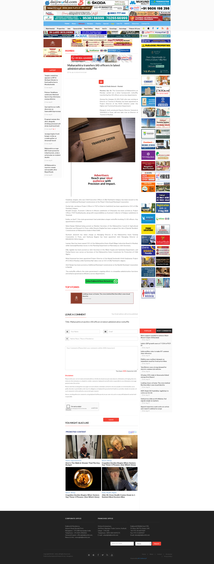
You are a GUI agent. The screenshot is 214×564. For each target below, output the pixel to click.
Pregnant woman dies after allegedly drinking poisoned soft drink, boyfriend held (53, 122)
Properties (61, 28)
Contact (159, 554)
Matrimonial (50, 28)
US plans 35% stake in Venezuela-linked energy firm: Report (155, 376)
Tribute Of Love (134, 28)
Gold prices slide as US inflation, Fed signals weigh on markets (153, 400)
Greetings (113, 28)
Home (144, 554)
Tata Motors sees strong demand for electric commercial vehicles (154, 368)
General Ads (77, 28)
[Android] (143, 28)
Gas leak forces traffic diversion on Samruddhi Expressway (53, 109)
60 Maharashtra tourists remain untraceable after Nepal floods (51, 168)
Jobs (69, 28)
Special (105, 23)
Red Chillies (88, 28)
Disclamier (169, 554)
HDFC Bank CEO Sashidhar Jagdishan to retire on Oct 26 (155, 392)
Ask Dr (104, 28)
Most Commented (164, 331)
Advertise (135, 23)
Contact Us (145, 23)
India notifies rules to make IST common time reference (155, 352)
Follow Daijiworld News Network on (100, 281)
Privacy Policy (168, 556)
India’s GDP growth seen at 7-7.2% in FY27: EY (156, 344)
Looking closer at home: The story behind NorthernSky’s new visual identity (106, 295)
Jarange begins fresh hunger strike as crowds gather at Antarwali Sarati (52, 137)
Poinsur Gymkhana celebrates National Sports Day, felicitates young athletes (52, 95)
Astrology (122, 28)
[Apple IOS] (148, 28)
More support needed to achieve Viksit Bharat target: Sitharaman (154, 336)
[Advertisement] (82, 100)
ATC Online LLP (142, 558)
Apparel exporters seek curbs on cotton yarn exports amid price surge (155, 408)
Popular (147, 331)
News (74, 23)
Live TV (119, 23)
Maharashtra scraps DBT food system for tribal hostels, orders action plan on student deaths (53, 153)
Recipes (90, 23)
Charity (98, 23)
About (151, 554)
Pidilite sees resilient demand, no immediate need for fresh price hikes (154, 360)
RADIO (126, 23)
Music (97, 28)
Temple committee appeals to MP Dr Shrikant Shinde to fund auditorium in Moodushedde (51, 80)
